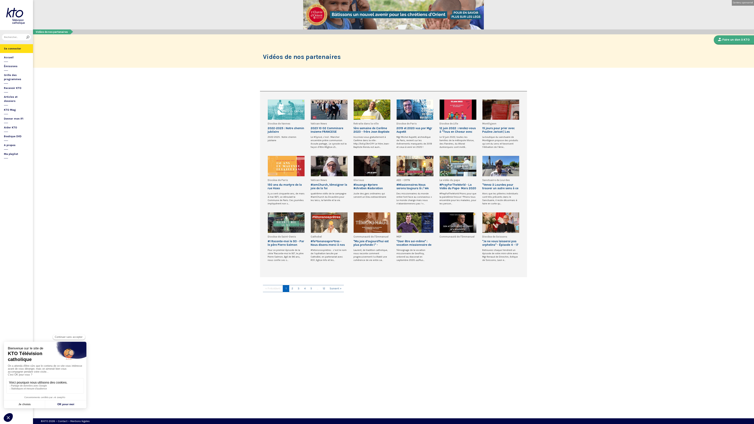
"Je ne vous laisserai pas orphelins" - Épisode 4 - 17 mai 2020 (500, 243)
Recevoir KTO (12, 88)
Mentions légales (80, 421)
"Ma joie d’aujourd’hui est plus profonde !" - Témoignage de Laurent (371, 243)
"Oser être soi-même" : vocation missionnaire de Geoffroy (413, 243)
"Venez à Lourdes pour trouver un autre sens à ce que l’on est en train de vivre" (500, 186)
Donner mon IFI (13, 118)
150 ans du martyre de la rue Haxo (285, 186)
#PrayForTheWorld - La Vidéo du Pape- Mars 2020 (457, 186)
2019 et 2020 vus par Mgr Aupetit (414, 129)
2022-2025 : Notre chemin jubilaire (286, 129)
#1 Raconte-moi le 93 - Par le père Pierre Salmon (286, 243)
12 (324, 288)
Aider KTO (10, 127)
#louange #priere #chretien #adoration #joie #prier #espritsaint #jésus (370, 186)
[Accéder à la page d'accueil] (16, 15)
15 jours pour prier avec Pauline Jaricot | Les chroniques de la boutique (500, 129)
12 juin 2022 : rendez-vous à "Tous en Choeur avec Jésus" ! (457, 129)
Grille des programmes (12, 77)
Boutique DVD (12, 136)
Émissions (10, 66)
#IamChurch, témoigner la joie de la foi (329, 186)
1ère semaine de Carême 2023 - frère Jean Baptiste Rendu (371, 129)
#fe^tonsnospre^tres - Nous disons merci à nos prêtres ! (328, 243)
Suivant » (335, 288)
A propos (10, 145)
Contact (62, 421)
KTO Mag (10, 109)
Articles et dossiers (10, 99)
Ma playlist (11, 154)
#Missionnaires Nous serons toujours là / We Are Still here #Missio (412, 186)
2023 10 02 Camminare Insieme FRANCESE (327, 129)
